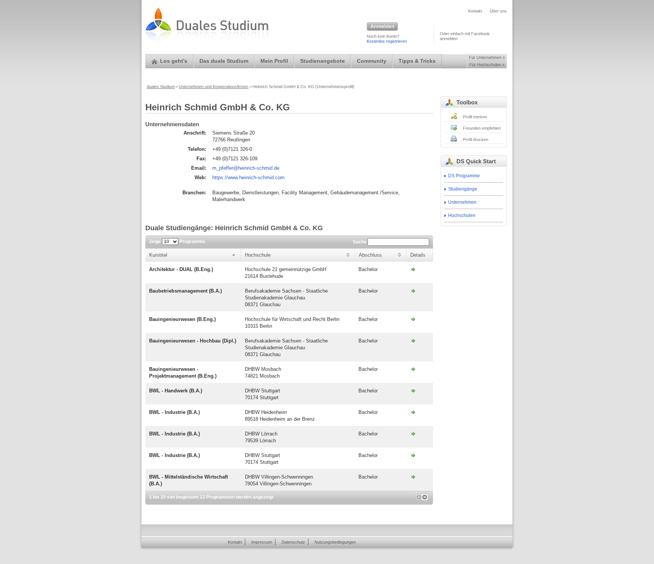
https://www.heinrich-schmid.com (248, 177)
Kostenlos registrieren (387, 41)
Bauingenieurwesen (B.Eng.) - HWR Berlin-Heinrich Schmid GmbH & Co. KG (413, 319)
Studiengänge (462, 189)
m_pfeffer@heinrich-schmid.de (245, 168)
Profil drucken (475, 139)
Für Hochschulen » (487, 64)
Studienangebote (322, 61)
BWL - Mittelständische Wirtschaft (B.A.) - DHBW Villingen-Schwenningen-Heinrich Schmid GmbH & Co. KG (413, 477)
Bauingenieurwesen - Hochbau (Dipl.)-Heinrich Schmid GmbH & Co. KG (413, 341)
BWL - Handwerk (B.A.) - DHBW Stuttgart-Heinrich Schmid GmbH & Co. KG (413, 390)
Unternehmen (462, 202)
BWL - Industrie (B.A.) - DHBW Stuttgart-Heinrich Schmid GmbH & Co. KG (413, 455)
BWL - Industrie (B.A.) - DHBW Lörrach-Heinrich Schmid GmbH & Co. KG (413, 434)
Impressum (261, 542)
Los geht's (173, 61)
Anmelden (382, 26)
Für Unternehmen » (487, 57)
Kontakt (475, 11)
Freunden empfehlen (482, 128)
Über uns (498, 11)
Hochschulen (461, 215)
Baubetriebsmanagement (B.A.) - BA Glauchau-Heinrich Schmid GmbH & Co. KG (413, 291)
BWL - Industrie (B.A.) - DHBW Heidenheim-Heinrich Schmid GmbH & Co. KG (413, 412)
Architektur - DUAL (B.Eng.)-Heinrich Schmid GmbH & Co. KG (413, 269)
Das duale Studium (223, 61)
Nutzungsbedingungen (335, 542)
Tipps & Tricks (417, 61)
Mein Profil (274, 61)
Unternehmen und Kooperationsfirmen (213, 86)
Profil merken (475, 117)
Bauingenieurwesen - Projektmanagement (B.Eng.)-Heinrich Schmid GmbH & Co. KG (413, 369)
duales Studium (161, 86)
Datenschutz (293, 542)
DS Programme (464, 175)
